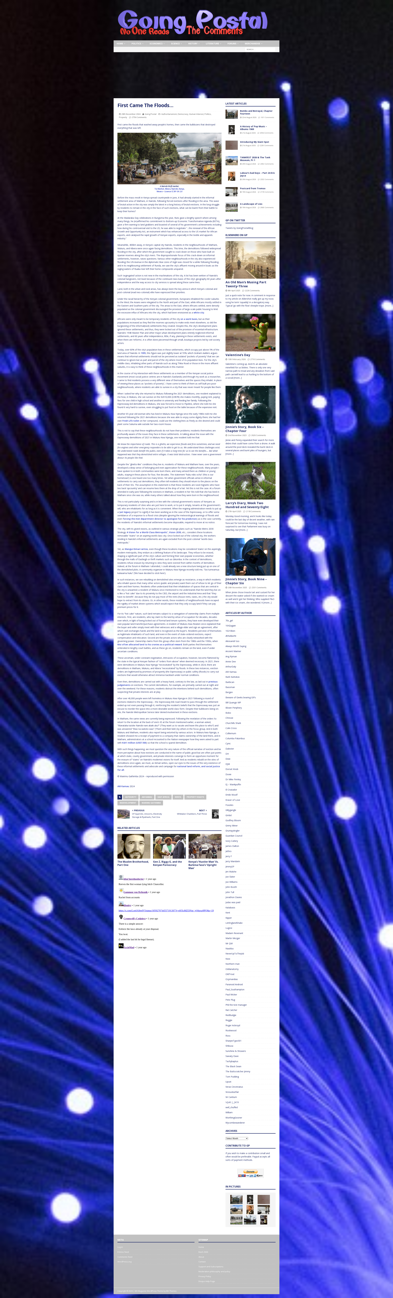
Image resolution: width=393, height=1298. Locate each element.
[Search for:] (260, 49)
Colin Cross (231, 728)
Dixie (228, 758)
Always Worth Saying (236, 646)
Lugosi (229, 927)
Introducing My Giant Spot (254, 141)
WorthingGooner (234, 1117)
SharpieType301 (233, 1040)
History (192, 43)
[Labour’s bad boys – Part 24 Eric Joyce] (232, 176)
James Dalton (232, 846)
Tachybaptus (232, 1061)
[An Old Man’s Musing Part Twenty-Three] (251, 260)
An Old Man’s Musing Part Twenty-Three (246, 284)
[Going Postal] (193, 38)
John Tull (230, 892)
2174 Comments (267, 192)
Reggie (229, 1020)
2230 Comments (266, 145)
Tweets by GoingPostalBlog (239, 228)
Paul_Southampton (235, 989)
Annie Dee (231, 661)
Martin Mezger (233, 938)
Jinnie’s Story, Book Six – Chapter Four (245, 429)
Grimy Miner (232, 825)
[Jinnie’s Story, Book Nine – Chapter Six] (251, 557)
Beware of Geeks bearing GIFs (241, 697)
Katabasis (230, 907)
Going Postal (150, 114)
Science (175, 43)
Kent (228, 912)
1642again (231, 625)
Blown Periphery (234, 707)
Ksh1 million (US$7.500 (134, 742)
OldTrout (230, 974)
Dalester (230, 748)
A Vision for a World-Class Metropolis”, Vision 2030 (154, 532)
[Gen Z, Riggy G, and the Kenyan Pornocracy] (169, 846)
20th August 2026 (249, 164)
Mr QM (229, 943)
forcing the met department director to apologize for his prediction (160, 518)
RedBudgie (231, 1015)
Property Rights (195, 797)
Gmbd (229, 815)
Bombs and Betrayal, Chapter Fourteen (256, 112)
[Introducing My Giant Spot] (232, 145)
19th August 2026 (249, 192)
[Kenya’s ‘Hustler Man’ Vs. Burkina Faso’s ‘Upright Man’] (205, 846)
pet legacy (125, 512)
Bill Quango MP (233, 702)
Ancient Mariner (233, 651)
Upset (228, 1081)
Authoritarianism (169, 114)
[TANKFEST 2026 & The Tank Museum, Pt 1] (232, 160)
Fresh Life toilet (130, 420)
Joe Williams (231, 881)
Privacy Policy (204, 1276)
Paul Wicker (231, 994)
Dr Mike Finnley (233, 779)
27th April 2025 (234, 511)
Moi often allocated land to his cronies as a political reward (149, 644)
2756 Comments (139, 117)
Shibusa (229, 1045)
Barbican (230, 682)
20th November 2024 (130, 114)
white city (199, 312)
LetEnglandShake (234, 922)
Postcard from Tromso (252, 188)
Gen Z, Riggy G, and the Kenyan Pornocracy (167, 863)
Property (123, 117)
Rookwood (231, 1030)
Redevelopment (128, 803)
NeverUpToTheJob (235, 953)
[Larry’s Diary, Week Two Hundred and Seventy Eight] (251, 481)
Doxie (228, 774)
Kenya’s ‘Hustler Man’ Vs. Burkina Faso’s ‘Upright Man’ (203, 865)
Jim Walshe (231, 871)
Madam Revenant (234, 933)
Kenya (178, 797)
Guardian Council (234, 835)
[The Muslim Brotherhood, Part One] (133, 846)
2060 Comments (267, 207)
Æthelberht (231, 635)
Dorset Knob (232, 769)
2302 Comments (267, 164)
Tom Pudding (232, 1076)
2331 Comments (259, 587)
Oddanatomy (232, 969)
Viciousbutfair (232, 1092)
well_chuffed (232, 1107)
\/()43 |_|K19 (232, 1102)
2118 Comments (253, 511)
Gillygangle (231, 810)
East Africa (163, 797)
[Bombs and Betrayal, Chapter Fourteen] (232, 114)
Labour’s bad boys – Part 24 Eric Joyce (257, 174)
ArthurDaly (231, 666)
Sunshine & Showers (236, 1051)
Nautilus (230, 948)
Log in (120, 1247)
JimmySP (230, 866)
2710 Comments (257, 359)
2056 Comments (266, 133)
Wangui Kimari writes (136, 549)
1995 (143, 353)
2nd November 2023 (237, 435)
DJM (228, 764)
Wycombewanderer (235, 1122)
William (229, 1112)
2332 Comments (267, 179)
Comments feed (124, 1256)
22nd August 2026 (249, 117)
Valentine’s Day (238, 355)
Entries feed (123, 1252)
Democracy (183, 114)
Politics (136, 43)
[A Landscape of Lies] (232, 207)
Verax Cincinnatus (234, 1086)
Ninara (160, 191)
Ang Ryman (231, 656)
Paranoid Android (234, 984)
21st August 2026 (249, 133)
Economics (156, 43)
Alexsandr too (232, 641)
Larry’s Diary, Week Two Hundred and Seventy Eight (247, 505)
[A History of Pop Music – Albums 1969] (232, 129)
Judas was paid (233, 902)
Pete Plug (230, 999)
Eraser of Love (233, 799)
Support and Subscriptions (210, 1266)
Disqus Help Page (206, 1281)
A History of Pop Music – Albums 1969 (253, 128)
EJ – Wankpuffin (233, 784)
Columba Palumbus (235, 738)
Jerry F (229, 856)
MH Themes (171, 1291)
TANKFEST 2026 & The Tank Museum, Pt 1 (255, 159)
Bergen (229, 692)
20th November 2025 (237, 587)
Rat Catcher (231, 1010)
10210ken (230, 630)
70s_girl (229, 620)
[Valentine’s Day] (251, 332)
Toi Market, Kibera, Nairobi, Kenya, (169, 189)
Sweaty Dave (232, 1056)
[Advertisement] (196, 75)
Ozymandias (232, 979)
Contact (202, 1261)
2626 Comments (258, 435)
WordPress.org (124, 1261)
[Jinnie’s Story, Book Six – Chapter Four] (251, 404)
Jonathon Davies (234, 897)
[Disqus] (169, 912)
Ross (228, 1035)
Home (120, 43)
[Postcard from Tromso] (232, 191)
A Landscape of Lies (251, 203)
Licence (168, 191)
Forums (232, 43)
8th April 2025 (234, 290)
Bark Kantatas (233, 676)
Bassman (230, 687)
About (201, 1256)
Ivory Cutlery (232, 840)
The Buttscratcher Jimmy (238, 1071)
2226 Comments (252, 290)
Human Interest (196, 114)
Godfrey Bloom (233, 820)
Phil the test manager (236, 1004)
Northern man (233, 963)
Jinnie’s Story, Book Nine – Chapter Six (246, 581)
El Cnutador (231, 789)
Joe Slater (230, 876)
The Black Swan (233, 1066)
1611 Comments (267, 117)
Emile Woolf (231, 794)
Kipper (229, 917)
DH (227, 753)
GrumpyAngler (233, 830)
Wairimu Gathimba (151, 803)
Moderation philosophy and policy (214, 1271)
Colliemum (231, 733)
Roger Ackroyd (233, 1025)
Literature (212, 43)
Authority (130, 797)
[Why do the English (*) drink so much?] (264, 1219)
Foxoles (229, 805)
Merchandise (252, 43)
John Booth (231, 886)
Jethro (229, 851)
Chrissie (229, 717)
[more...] (269, 305)
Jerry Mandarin (233, 861)
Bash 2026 (203, 1252)
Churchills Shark (233, 723)
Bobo (228, 712)
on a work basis (189, 319)
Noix (228, 958)
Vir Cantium (231, 1097)
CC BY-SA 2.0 (176, 191)
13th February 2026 (237, 359)
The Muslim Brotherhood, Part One (133, 863)
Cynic (228, 743)
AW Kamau (123, 786)
